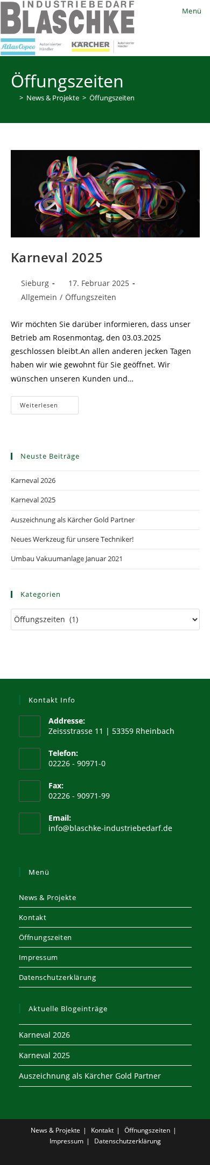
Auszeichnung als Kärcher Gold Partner (73, 519)
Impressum (38, 957)
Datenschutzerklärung (57, 977)
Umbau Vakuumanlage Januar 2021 (67, 558)
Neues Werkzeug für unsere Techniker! (72, 539)
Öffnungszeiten (45, 937)
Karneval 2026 (33, 480)
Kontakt (33, 917)
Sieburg (35, 283)
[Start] (13, 98)
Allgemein (39, 297)
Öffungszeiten (112, 98)
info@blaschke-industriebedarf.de (110, 828)
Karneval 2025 (57, 257)
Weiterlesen (49, 407)
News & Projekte (47, 897)
